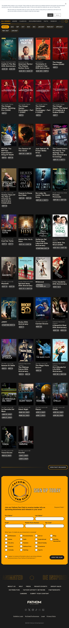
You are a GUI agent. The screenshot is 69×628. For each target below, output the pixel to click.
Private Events (40, 586)
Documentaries (28, 536)
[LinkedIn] (43, 610)
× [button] (66, 3)
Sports (40, 550)
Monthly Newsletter (57, 540)
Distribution (14, 590)
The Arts (11, 543)
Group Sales (56, 586)
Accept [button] (50, 15)
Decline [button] (57, 15)
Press (28, 586)
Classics (10, 546)
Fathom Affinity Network (34, 590)
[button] (66, 21)
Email (7, 522)
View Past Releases (58, 467)
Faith (24, 539)
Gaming (25, 550)
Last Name (39, 515)
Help (21, 586)
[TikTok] (36, 610)
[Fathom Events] (34, 602)
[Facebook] (26, 610)
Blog (54, 536)
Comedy (11, 550)
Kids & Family (42, 543)
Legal (43, 616)
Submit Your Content (39, 593)
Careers (23, 593)
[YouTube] (40, 610)
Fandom (25, 543)
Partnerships (54, 590)
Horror (40, 536)
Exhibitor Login (18, 616)
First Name (9, 515)
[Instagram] (33, 610)
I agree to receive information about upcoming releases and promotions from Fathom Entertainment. (25, 557)
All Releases (12, 536)
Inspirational (42, 539)
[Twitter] (29, 610)
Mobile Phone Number (32, 522)
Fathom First (27, 546)
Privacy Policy (51, 616)
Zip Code (48, 522)
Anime (10, 539)
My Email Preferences (32, 616)
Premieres (41, 546)
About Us (12, 586)
